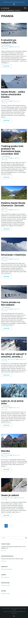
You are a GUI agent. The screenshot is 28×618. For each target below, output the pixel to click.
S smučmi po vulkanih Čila (8, 41)
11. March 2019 (5, 257)
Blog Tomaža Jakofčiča (6, 569)
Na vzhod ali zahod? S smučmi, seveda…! (13, 355)
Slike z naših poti (5, 577)
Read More (6, 66)
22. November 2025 (5, 45)
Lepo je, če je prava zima (12, 402)
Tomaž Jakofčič (6, 46)
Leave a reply (4, 48)
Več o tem (3, 550)
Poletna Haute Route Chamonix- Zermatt (13, 204)
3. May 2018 (4, 359)
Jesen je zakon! (10, 495)
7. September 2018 (5, 307)
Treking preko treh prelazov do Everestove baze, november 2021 (12, 150)
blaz (13, 497)
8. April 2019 (4, 208)
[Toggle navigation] (25, 8)
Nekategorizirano (16, 46)
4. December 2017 (5, 453)
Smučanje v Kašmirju (13, 254)
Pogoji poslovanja (5, 593)
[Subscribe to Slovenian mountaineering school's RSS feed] (14, 4)
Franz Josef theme (18, 611)
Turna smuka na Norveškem (10, 303)
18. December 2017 (5, 406)
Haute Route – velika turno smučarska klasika (13, 94)
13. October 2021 (5, 99)
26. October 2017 (5, 497)
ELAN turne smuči (5, 585)
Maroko (5, 451)
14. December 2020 (5, 156)
